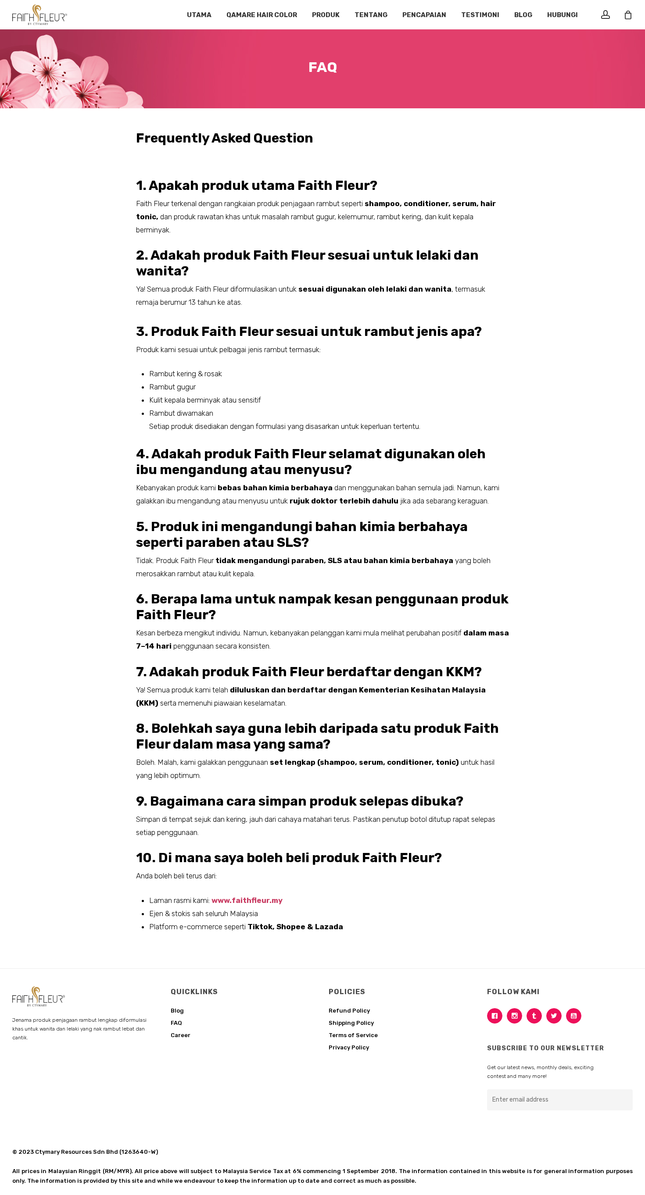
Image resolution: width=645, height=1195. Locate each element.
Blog (177, 1010)
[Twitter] (556, 1016)
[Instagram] (517, 1016)
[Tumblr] (536, 1016)
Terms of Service (353, 1035)
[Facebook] (497, 1016)
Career (180, 1035)
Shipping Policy (351, 1023)
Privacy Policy (349, 1047)
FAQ (176, 1023)
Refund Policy (349, 1010)
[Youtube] (576, 1016)
